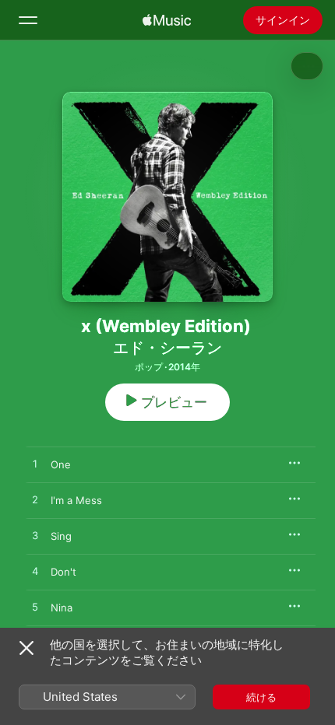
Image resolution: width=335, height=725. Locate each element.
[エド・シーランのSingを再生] (35, 536)
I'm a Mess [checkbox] (76, 500)
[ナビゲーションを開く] (28, 20)
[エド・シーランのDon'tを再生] (35, 572)
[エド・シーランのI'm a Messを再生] (35, 500)
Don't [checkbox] (63, 572)
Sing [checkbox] (61, 536)
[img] (167, 20)
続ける (261, 697)
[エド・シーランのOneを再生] (35, 464)
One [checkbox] (61, 464)
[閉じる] (26, 648)
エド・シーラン (167, 347)
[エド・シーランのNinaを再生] (35, 608)
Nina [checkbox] (61, 607)
